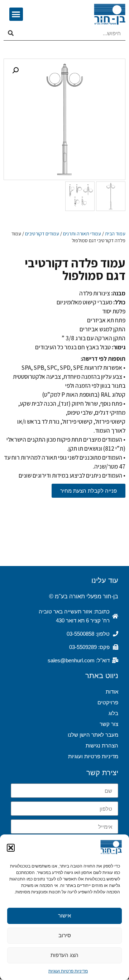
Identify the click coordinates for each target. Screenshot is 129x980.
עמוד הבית (115, 233)
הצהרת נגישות (102, 745)
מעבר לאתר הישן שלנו (93, 735)
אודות (112, 692)
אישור (64, 915)
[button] (10, 847)
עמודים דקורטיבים (42, 233)
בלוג (113, 713)
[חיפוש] (11, 33)
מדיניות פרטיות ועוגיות (68, 971)
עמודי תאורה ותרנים (82, 233)
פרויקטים (107, 702)
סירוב (64, 935)
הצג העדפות (64, 955)
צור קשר (109, 724)
